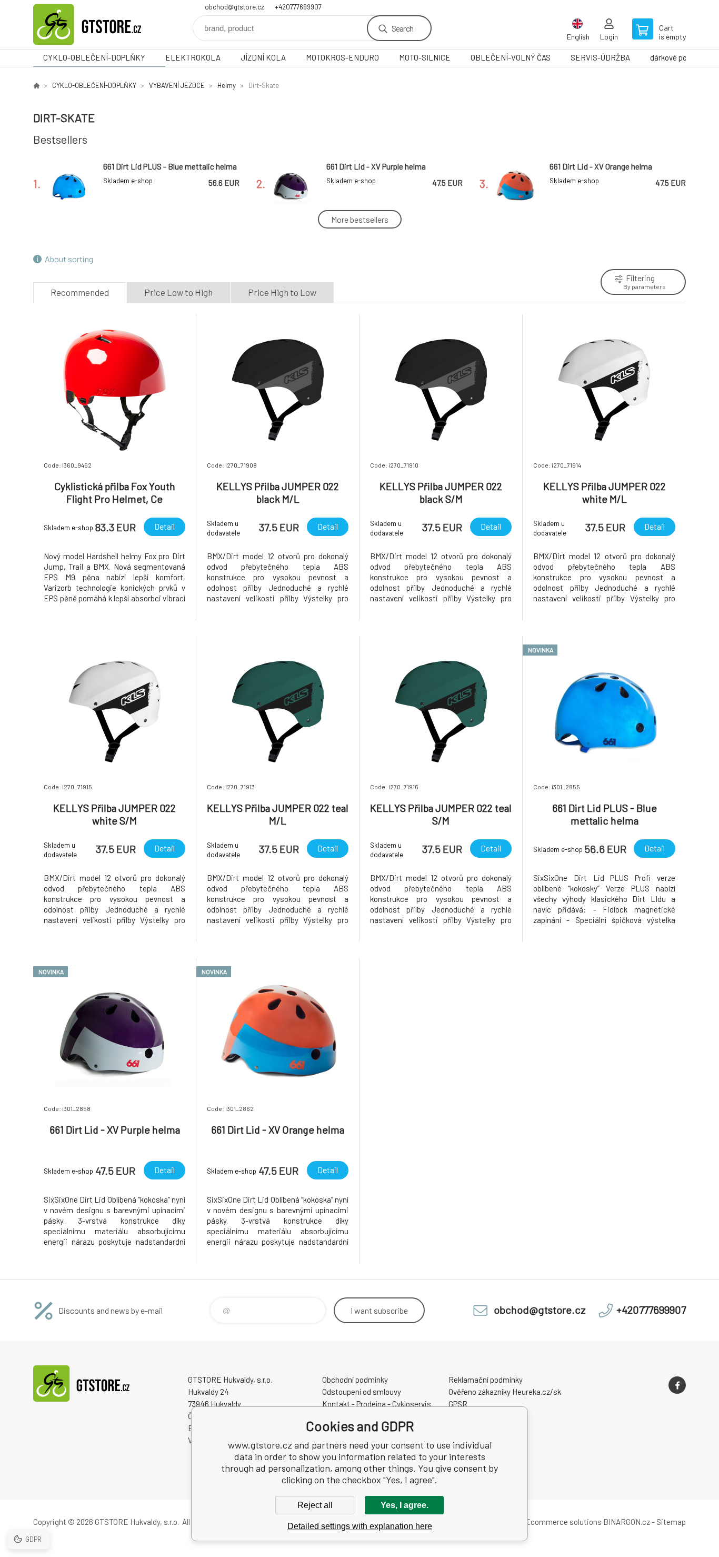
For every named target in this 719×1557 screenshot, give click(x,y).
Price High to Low (282, 292)
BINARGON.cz (626, 1521)
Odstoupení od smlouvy (361, 1391)
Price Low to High (178, 292)
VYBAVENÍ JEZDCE (177, 85)
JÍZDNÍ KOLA (263, 57)
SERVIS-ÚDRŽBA (600, 57)
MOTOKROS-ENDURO (342, 57)
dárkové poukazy (678, 57)
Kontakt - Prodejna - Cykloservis (376, 1404)
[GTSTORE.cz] (36, 85)
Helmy (226, 85)
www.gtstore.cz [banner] (96, 24)
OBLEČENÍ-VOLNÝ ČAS (511, 57)
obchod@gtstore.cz (234, 7)
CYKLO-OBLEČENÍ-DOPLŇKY (94, 57)
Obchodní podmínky (355, 1379)
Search (402, 28)
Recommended (80, 292)
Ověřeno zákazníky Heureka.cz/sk (504, 1391)
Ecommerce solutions (563, 1521)
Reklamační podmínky (485, 1379)
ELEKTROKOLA (193, 57)
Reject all (315, 1505)
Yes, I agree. (404, 1505)
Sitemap (671, 1521)
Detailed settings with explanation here (359, 1526)
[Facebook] (677, 1385)
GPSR (457, 1404)
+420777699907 (298, 7)
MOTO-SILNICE (425, 57)
